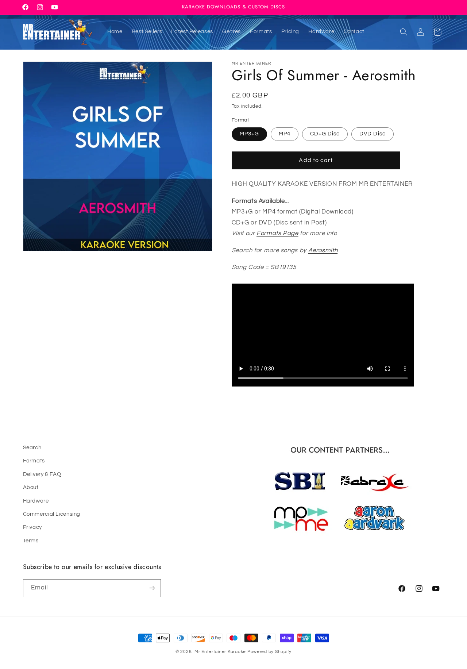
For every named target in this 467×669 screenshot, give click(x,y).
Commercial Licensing (52, 514)
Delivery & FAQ (42, 474)
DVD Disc (372, 134)
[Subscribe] (151, 588)
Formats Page (277, 233)
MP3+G (249, 134)
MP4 (284, 134)
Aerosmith (323, 250)
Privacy (32, 527)
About (31, 488)
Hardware (36, 501)
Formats (34, 461)
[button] (403, 32)
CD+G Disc (325, 134)
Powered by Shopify (269, 652)
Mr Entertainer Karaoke (220, 652)
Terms (31, 540)
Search (32, 447)
